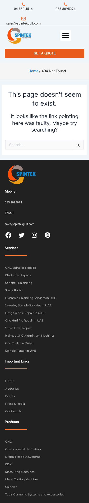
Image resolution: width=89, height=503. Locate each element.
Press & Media (15, 403)
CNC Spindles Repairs (20, 267)
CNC (8, 441)
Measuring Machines (19, 472)
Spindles (11, 487)
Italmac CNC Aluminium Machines (30, 335)
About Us (12, 388)
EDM (8, 464)
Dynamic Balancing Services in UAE (30, 298)
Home (9, 381)
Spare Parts (13, 290)
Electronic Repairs (18, 275)
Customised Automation (23, 449)
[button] (65, 35)
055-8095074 (65, 9)
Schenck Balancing (18, 282)
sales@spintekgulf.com (23, 23)
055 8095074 (13, 202)
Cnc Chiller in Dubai (19, 343)
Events (10, 396)
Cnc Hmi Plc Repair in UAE (24, 320)
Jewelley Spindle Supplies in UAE (28, 305)
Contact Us (13, 411)
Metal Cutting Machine (21, 479)
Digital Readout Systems (22, 456)
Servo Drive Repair (18, 328)
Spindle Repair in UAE (20, 350)
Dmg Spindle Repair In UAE (24, 313)
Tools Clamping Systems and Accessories (34, 494)
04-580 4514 (23, 9)
